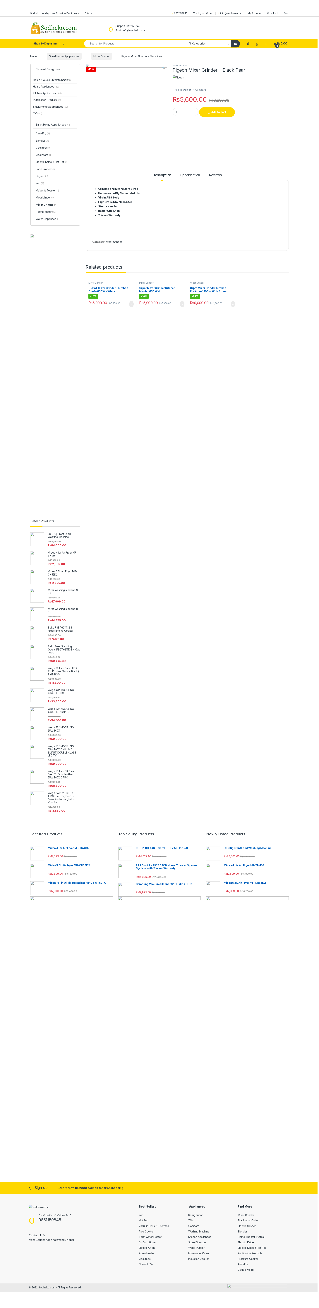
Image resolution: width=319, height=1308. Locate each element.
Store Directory (197, 1242)
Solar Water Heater (150, 1236)
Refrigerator (195, 1215)
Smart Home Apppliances (64, 56)
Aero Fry (43, 133)
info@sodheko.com (231, 13)
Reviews (215, 175)
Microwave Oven (198, 1253)
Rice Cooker (146, 1231)
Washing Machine (198, 1231)
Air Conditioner (148, 1242)
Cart (286, 13)
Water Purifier (196, 1247)
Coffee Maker (246, 1269)
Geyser (42, 176)
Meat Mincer (45, 197)
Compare (200, 89)
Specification (190, 175)
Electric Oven (147, 1247)
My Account (254, 13)
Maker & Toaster (47, 190)
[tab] (162, 176)
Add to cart (218, 112)
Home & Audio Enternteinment (52, 79)
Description (162, 175)
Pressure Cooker (248, 1258)
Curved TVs (146, 1264)
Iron (40, 183)
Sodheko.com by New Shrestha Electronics (54, 13)
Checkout (272, 13)
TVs (37, 113)
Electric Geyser (247, 1225)
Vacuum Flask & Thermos (154, 1225)
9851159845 (180, 13)
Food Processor (47, 169)
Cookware (43, 154)
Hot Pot (143, 1220)
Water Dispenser (47, 218)
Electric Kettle (246, 1242)
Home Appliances (46, 86)
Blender (42, 140)
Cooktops (43, 147)
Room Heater (46, 211)
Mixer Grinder (101, 56)
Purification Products (47, 99)
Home (33, 56)
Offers (88, 13)
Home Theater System (251, 1236)
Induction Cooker (198, 1258)
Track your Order (203, 13)
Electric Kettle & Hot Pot (51, 161)
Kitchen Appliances (47, 93)
